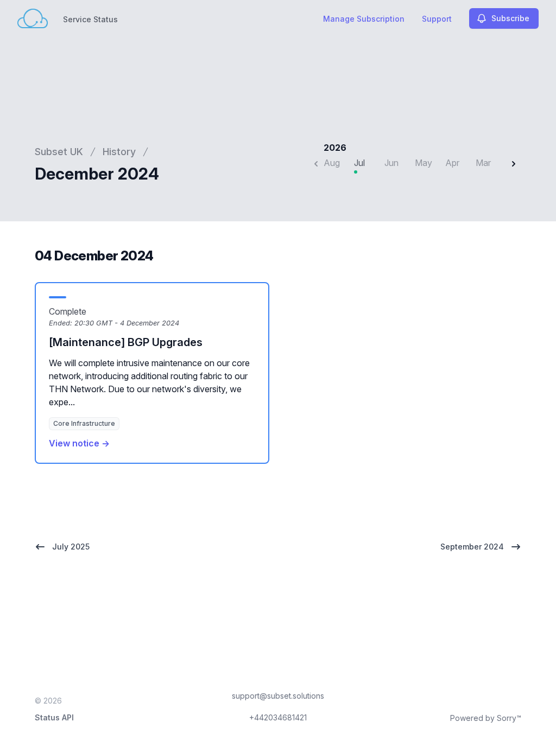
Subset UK (59, 151)
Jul (359, 162)
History (119, 151)
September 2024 (472, 546)
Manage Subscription (364, 18)
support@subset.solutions (278, 695)
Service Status (90, 19)
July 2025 (71, 546)
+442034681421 (278, 717)
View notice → (79, 443)
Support (437, 18)
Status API (54, 717)
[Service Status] (32, 18)
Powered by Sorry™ (485, 718)
